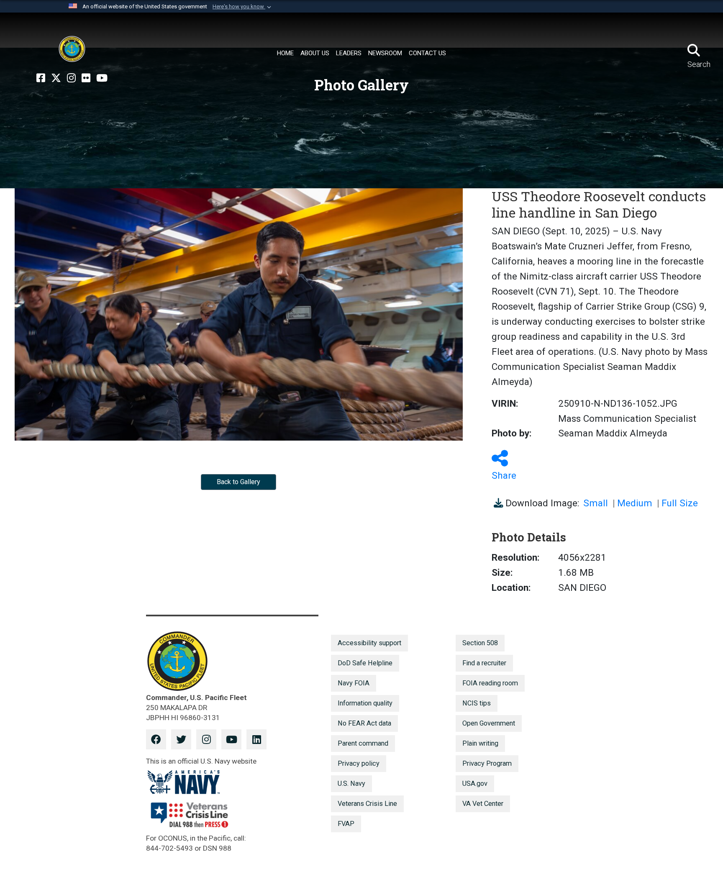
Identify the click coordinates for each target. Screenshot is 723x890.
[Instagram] (71, 78)
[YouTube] (102, 78)
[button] (243, 7)
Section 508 (480, 643)
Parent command (363, 743)
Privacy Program (487, 763)
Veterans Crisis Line (367, 804)
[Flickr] (86, 78)
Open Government (488, 723)
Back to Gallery (238, 482)
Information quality (365, 703)
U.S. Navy (351, 783)
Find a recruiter (484, 663)
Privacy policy (358, 763)
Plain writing (480, 743)
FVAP (346, 824)
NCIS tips (476, 703)
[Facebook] (40, 78)
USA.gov (474, 783)
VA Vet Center (482, 804)
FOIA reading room (490, 683)
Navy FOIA (353, 683)
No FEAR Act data (364, 723)
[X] (56, 78)
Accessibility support (369, 643)
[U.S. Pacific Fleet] (72, 49)
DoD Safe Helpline (365, 663)
